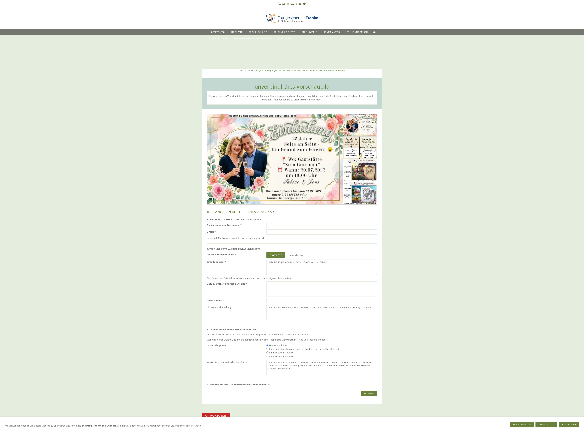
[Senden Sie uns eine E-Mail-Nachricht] (299, 3)
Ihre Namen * (214, 300)
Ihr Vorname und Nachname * (224, 225)
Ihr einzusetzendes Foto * (221, 254)
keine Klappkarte (277, 345)
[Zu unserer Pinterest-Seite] (304, 3)
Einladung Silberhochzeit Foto (331, 70)
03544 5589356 (289, 3)
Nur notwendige (522, 424)
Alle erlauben (569, 424)
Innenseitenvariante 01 (280, 352)
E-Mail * (211, 231)
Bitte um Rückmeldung (219, 307)
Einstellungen (546, 424)
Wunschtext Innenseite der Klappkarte (227, 362)
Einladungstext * (216, 261)
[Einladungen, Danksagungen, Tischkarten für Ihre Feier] (205, 32)
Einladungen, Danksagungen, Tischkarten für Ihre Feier (276, 70)
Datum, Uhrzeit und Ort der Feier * (227, 283)
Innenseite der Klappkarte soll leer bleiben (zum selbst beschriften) (303, 348)
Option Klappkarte (216, 345)
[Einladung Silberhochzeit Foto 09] (275, 159)
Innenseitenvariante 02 (280, 356)
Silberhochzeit (309, 70)
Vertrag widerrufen (216, 415)
